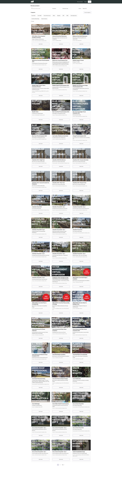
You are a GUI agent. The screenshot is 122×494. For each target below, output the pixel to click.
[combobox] (56, 8)
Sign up (85, 1)
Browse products (80, 1)
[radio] (33, 15)
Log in (90, 1)
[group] (57, 17)
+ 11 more (32, 21)
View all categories (87, 12)
